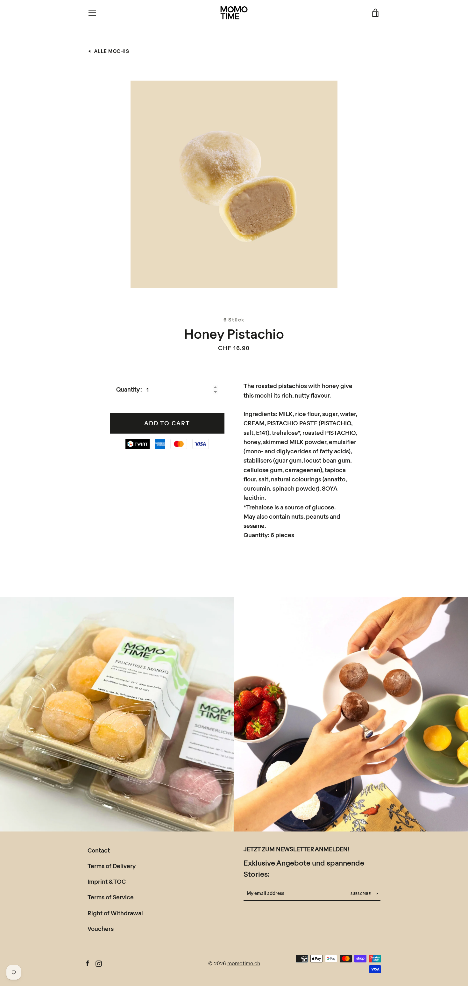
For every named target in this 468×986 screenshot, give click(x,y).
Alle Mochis (111, 51)
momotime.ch (243, 963)
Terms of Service (111, 897)
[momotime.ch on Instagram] (99, 963)
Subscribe (361, 894)
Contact (99, 850)
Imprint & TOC (107, 881)
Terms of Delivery (112, 865)
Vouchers (101, 928)
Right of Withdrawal (115, 913)
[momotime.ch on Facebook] (87, 963)
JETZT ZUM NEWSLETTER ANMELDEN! (296, 849)
